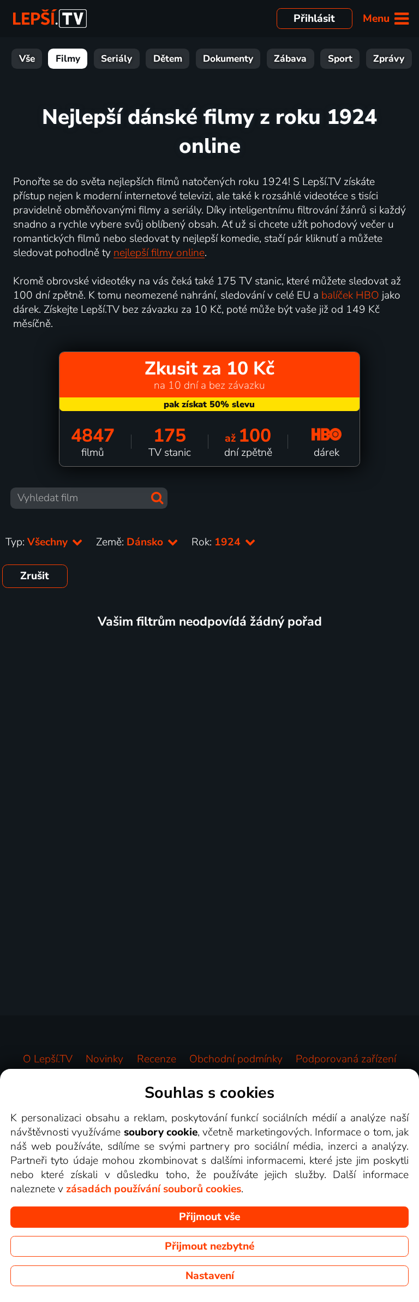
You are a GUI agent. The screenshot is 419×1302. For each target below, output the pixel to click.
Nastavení (209, 1276)
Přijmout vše (209, 1217)
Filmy (68, 58)
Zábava (290, 58)
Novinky (104, 1059)
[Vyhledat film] (157, 498)
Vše (27, 58)
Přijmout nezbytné (209, 1246)
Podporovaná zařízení (346, 1059)
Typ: (37, 542)
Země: (131, 542)
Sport (340, 58)
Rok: (217, 542)
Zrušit (34, 576)
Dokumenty (228, 58)
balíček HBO (350, 295)
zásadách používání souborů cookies (153, 1189)
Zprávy (388, 58)
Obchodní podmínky (236, 1059)
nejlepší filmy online (159, 253)
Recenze (156, 1059)
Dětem (167, 58)
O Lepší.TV (48, 1059)
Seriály (116, 58)
